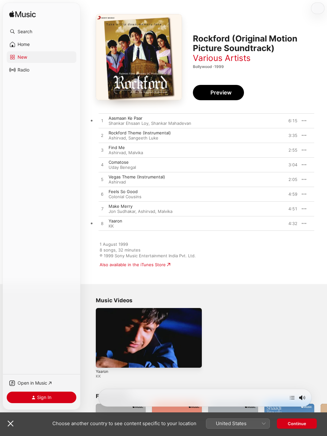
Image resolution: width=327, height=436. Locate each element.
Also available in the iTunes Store (133, 264)
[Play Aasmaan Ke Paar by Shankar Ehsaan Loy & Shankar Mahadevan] (102, 121)
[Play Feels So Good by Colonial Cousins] (102, 194)
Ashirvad (117, 137)
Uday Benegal (122, 167)
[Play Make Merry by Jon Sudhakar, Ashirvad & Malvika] (102, 209)
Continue (297, 423)
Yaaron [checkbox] (115, 220)
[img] (22, 14)
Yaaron (102, 371)
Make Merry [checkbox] (121, 206)
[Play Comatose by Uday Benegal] (102, 165)
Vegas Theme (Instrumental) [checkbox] (137, 176)
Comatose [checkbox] (119, 162)
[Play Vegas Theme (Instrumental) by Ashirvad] (102, 180)
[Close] (10, 423)
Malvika (135, 152)
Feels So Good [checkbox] (123, 191)
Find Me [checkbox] (117, 147)
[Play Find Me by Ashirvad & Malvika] (102, 150)
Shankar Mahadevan (171, 123)
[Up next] (292, 397)
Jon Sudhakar (122, 211)
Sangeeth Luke (143, 137)
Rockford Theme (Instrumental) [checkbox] (140, 132)
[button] (41, 31)
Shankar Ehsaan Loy (128, 123)
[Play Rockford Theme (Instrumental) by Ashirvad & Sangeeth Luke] (102, 136)
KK (111, 226)
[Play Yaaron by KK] (102, 224)
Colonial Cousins (125, 196)
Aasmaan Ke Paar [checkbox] (125, 118)
